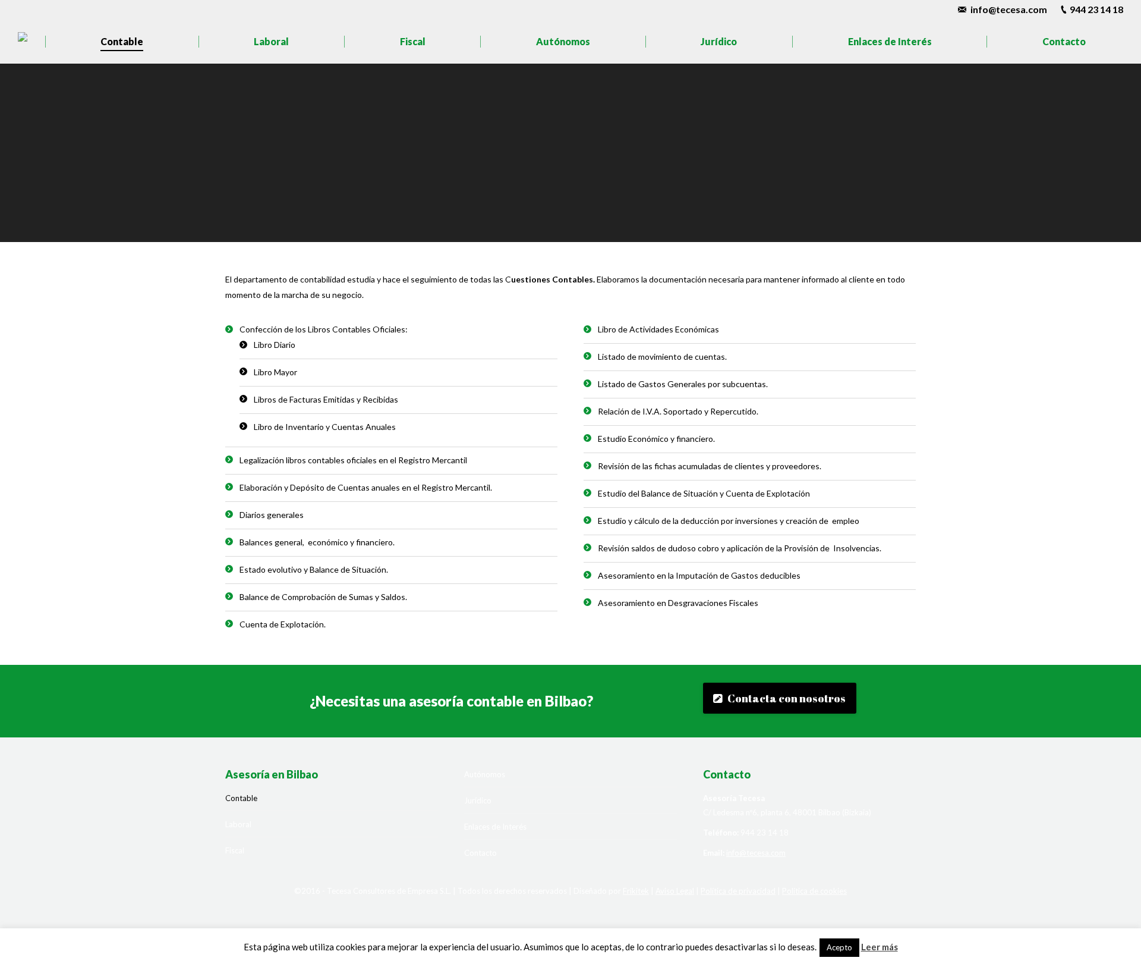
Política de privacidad (738, 891)
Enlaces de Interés (495, 826)
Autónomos (484, 774)
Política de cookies (814, 891)
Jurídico (477, 800)
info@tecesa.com (1008, 9)
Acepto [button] (839, 947)
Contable (241, 798)
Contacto (480, 853)
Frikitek (636, 891)
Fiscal (234, 850)
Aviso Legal (674, 891)
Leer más (879, 946)
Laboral (238, 824)
